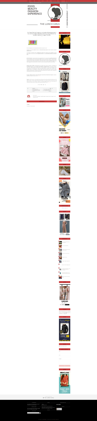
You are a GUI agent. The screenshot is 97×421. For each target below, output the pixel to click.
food (64, 312)
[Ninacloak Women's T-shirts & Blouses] (64, 393)
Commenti (58, 409)
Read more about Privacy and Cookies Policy (47, 406)
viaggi (65, 313)
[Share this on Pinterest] (41, 84)
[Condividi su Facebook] (38, 84)
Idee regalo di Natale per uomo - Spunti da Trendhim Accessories (66, 273)
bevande (63, 311)
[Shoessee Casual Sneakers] (64, 134)
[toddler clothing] (64, 161)
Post (57, 408)
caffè (68, 311)
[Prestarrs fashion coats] (64, 202)
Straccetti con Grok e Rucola (65, 253)
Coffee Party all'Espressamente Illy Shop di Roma (66, 250)
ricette (60, 313)
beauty (60, 311)
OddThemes (44, 419)
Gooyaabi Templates (55, 419)
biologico (66, 311)
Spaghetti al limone (64, 257)
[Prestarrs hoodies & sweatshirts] (64, 235)
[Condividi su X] (40, 84)
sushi (62, 313)
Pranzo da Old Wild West (65, 245)
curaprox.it (49, 82)
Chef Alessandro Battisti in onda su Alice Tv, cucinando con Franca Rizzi (66, 269)
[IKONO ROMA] (64, 48)
